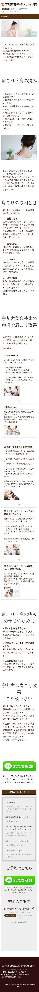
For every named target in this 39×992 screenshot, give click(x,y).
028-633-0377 (21, 922)
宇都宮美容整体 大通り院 (20, 984)
